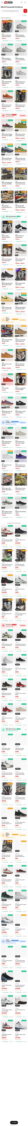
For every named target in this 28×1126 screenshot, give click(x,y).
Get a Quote (22, 320)
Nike (3, 33)
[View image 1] (6, 30)
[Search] (21, 2)
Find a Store (22, 422)
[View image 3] (8, 30)
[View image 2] (7, 30)
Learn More (22, 115)
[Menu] (2, 2)
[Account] (25, 2)
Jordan (3, 538)
